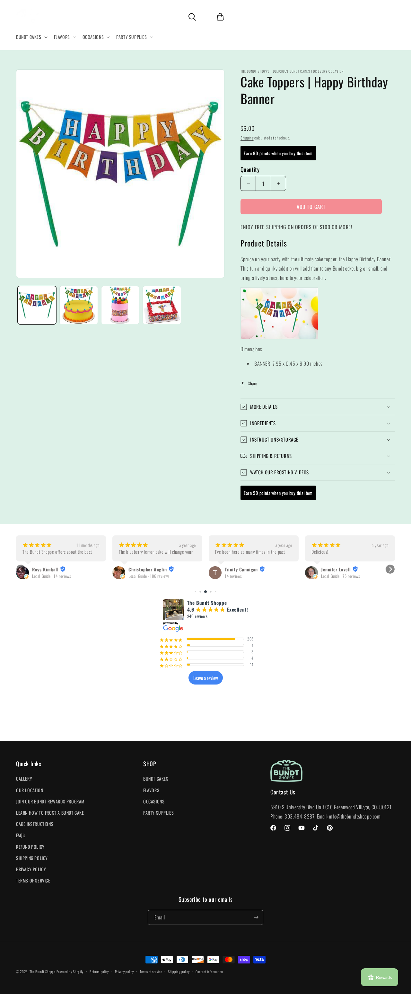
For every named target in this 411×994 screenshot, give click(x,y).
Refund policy (99, 971)
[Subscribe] (256, 917)
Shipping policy (179, 971)
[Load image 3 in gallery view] (120, 305)
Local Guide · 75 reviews (340, 576)
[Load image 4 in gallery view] (162, 305)
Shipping (247, 137)
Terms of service (151, 971)
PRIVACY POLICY (31, 869)
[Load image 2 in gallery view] (78, 305)
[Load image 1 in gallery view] (37, 305)
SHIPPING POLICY (32, 858)
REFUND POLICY (30, 846)
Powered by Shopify (70, 971)
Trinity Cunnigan (241, 569)
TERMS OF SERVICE (33, 880)
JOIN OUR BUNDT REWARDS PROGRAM (50, 801)
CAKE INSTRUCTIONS (34, 823)
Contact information (209, 971)
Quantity (249, 169)
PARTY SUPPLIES (158, 812)
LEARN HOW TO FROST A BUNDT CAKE (50, 812)
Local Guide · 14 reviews (51, 576)
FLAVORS (151, 790)
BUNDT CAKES (156, 778)
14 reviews (233, 576)
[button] (31, 37)
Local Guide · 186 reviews (149, 576)
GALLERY (24, 778)
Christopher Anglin (147, 569)
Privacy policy (124, 971)
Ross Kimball (45, 569)
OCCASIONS (153, 801)
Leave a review (205, 677)
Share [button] (253, 383)
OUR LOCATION (29, 790)
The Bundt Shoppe (43, 971)
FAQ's (20, 835)
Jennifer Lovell (336, 569)
